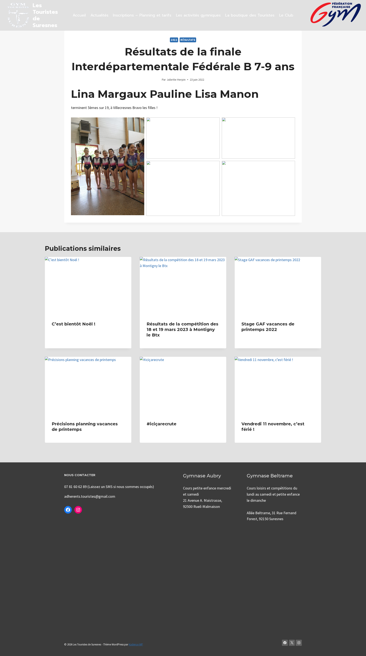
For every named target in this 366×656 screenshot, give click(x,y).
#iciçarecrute (161, 423)
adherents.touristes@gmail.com (89, 496)
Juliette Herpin (176, 79)
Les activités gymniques (198, 15)
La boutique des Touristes (249, 15)
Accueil (79, 15)
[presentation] (88, 285)
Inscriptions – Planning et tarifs (142, 15)
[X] (292, 643)
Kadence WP (136, 644)
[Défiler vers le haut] (356, 648)
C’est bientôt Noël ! (73, 324)
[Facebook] (285, 643)
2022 (174, 39)
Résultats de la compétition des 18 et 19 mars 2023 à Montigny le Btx (182, 329)
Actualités (99, 15)
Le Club (286, 15)
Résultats (187, 39)
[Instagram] (299, 643)
